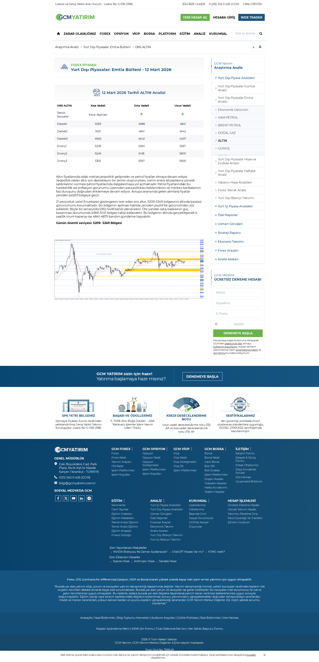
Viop (176, 453)
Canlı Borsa (212, 462)
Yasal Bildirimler (104, 617)
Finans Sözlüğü (121, 535)
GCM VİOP (182, 449)
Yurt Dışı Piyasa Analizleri (236, 78)
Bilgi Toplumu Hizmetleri (133, 617)
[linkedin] (81, 498)
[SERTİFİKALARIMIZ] (240, 404)
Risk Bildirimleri (210, 617)
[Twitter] (66, 498)
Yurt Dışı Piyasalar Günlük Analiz (236, 88)
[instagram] (89, 498)
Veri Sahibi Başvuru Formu (205, 628)
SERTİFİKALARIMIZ (240, 415)
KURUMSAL (198, 501)
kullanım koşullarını (225, 346)
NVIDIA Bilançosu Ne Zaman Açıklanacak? (140, 551)
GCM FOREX (121, 449)
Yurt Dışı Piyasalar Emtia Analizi (235, 99)
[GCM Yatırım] (74, 19)
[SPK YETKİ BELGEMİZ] (78, 404)
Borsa (208, 453)
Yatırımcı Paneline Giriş (243, 514)
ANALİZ (156, 501)
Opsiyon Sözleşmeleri (151, 463)
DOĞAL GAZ (227, 133)
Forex (115, 453)
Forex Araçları (228, 250)
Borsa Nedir (212, 457)
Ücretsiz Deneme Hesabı (243, 505)
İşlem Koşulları (121, 474)
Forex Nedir (119, 457)
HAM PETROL (228, 117)
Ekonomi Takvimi (230, 241)
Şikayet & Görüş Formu (246, 459)
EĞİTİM (117, 501)
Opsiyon (148, 453)
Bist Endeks (212, 470)
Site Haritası (243, 477)
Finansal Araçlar (160, 522)
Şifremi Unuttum (239, 522)
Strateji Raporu (229, 233)
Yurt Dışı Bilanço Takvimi (236, 198)
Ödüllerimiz (196, 509)
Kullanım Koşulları (163, 617)
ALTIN (222, 140)
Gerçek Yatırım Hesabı (242, 509)
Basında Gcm (197, 514)
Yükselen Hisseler (216, 483)
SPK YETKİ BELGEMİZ (78, 415)
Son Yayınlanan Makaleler (128, 548)
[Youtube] (74, 498)
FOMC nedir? (216, 551)
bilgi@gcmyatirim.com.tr (77, 483)
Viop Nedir (180, 457)
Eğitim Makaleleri (123, 518)
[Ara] (261, 33)
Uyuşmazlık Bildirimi (249, 481)
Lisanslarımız (197, 505)
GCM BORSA (214, 449)
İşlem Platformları (123, 470)
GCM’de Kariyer (199, 522)
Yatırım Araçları (121, 462)
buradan (251, 654)
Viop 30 (178, 466)
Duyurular (195, 526)
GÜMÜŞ (224, 148)
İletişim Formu (245, 453)
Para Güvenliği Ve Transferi (245, 518)
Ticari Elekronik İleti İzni (171, 628)
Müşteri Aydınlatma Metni (113, 628)
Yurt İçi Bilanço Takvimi (165, 539)
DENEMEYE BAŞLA (202, 376)
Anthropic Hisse (144, 561)
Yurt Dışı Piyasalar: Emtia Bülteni (106, 47)
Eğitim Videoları (122, 514)
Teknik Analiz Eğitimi (125, 522)
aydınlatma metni (247, 349)
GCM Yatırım (123, 642)
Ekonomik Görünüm (233, 110)
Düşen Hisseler (214, 479)
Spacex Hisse (121, 561)
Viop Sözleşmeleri (185, 462)
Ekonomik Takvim (161, 526)
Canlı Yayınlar (120, 509)
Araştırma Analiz (67, 47)
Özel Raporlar (228, 215)
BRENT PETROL (229, 125)
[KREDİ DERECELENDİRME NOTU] (186, 404)
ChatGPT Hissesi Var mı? (188, 551)
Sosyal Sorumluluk (201, 518)
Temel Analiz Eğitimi (125, 526)
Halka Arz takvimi (216, 487)
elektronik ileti (233, 343)
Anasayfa (86, 617)
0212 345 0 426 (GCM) (74, 477)
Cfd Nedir (118, 466)
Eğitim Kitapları (122, 531)
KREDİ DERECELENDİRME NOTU (187, 417)
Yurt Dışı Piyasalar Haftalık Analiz (236, 173)
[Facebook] (58, 498)
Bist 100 (210, 466)
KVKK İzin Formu (143, 628)
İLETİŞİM (242, 449)
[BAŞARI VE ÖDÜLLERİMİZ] (132, 404)
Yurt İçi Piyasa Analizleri (235, 206)
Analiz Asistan (228, 259)
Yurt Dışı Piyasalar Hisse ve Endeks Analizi (237, 161)
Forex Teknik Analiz (232, 190)
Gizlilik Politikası (187, 617)
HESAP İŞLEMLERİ (242, 501)
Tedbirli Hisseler (215, 491)
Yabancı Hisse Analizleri (235, 182)
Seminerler (119, 505)
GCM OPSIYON (154, 449)
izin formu (219, 352)
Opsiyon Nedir (152, 457)
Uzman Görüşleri (230, 224)
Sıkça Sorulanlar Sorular (246, 471)
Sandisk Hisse (167, 561)
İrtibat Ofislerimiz (247, 465)
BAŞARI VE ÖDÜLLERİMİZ (132, 415)
